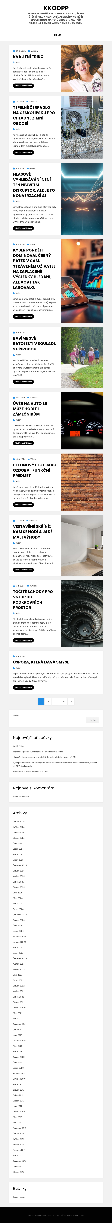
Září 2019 (17, 1084)
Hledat (16, 715)
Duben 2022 (18, 997)
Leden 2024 (18, 931)
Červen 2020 (19, 1057)
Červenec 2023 (20, 958)
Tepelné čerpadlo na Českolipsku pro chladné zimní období (34, 115)
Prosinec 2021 (19, 1008)
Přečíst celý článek (23, 86)
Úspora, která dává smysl (41, 662)
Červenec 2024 (20, 915)
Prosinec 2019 (19, 1073)
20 (64, 701)
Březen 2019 (18, 1101)
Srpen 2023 (18, 953)
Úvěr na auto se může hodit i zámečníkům (30, 409)
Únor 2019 (17, 1106)
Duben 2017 (18, 1166)
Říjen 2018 (17, 1117)
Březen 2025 (19, 887)
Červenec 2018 (19, 1128)
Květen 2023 (19, 964)
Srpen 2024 (18, 909)
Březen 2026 (19, 838)
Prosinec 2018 (19, 1112)
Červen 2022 (19, 986)
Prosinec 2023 (19, 936)
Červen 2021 (18, 1030)
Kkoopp (56, 8)
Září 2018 (17, 1123)
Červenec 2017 (19, 1161)
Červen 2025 (19, 871)
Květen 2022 (19, 991)
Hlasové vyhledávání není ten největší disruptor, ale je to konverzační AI (34, 185)
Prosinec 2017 (19, 1150)
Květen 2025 (19, 876)
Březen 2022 (19, 1002)
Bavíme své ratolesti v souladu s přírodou (35, 344)
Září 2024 (17, 904)
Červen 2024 (19, 920)
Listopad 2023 (19, 942)
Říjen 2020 (18, 1046)
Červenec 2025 (20, 865)
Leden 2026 (18, 849)
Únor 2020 (17, 1062)
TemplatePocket (53, 1215)
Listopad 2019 (19, 1079)
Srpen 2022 (18, 980)
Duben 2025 (18, 882)
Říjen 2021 (17, 1013)
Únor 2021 (17, 1035)
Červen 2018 (18, 1134)
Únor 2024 (17, 926)
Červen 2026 (19, 822)
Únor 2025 (17, 893)
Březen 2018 (18, 1145)
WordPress (79, 1215)
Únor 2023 (17, 975)
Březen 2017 (18, 1172)
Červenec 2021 (19, 1024)
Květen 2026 (19, 827)
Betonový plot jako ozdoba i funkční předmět (34, 470)
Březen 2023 (19, 969)
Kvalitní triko (28, 56)
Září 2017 (17, 1155)
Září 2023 (17, 947)
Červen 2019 (18, 1090)
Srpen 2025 (18, 860)
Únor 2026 (17, 843)
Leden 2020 (18, 1068)
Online (32, 168)
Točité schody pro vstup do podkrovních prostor (33, 599)
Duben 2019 (18, 1095)
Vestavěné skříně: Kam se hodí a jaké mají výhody (32, 532)
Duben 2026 (18, 832)
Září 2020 (17, 1051)
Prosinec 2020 (19, 1040)
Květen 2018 (18, 1139)
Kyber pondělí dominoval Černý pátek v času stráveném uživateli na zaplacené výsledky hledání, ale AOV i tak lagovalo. (35, 269)
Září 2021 (17, 1019)
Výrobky (34, 51)
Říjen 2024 (18, 898)
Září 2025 (17, 854)
